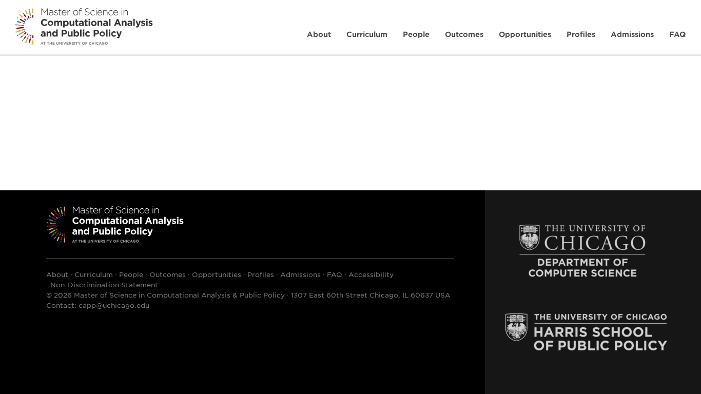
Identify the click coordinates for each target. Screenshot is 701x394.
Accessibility (371, 274)
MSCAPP (115, 224)
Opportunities (525, 34)
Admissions (632, 34)
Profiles (581, 34)
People (416, 34)
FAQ (677, 34)
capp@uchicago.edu (114, 305)
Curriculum (366, 34)
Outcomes (464, 34)
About (319, 34)
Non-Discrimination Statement (104, 284)
